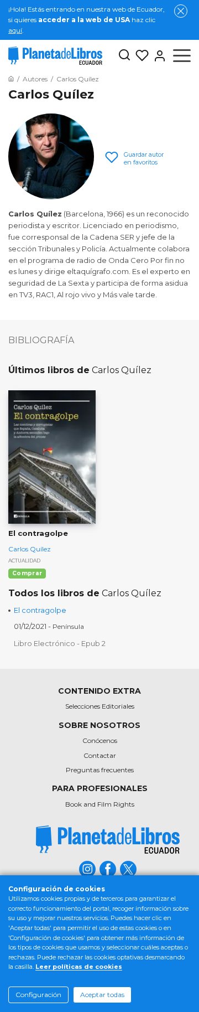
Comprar (27, 573)
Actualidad (24, 560)
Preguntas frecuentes (100, 770)
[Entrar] (157, 56)
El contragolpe (40, 610)
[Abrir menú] (182, 56)
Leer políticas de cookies (78, 966)
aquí (15, 30)
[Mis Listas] (140, 56)
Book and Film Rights (99, 804)
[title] (108, 839)
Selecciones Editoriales (99, 706)
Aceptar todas (102, 994)
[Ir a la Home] (11, 79)
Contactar (99, 755)
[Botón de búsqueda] (124, 55)
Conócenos (99, 740)
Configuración (38, 994)
